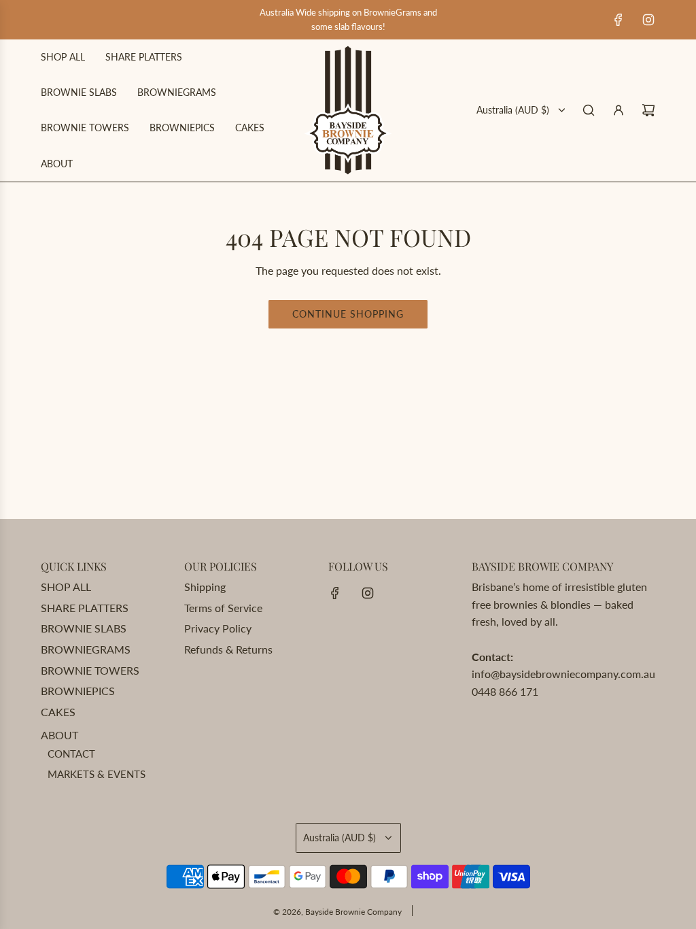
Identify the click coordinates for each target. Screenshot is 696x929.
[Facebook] (618, 20)
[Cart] (648, 110)
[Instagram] (648, 20)
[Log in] (618, 110)
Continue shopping (348, 314)
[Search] (589, 110)
